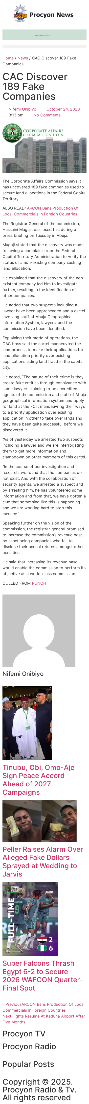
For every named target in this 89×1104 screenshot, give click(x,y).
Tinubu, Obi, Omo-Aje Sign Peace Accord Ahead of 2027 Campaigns (38, 779)
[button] (44, 46)
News (23, 58)
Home (8, 58)
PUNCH (39, 583)
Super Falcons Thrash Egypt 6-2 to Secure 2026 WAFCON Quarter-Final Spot (42, 975)
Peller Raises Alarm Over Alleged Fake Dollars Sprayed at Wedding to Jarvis (42, 861)
